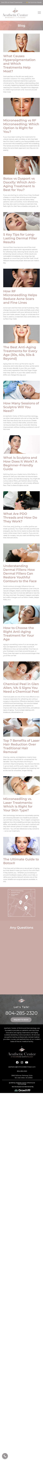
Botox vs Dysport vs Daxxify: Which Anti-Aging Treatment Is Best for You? (19, 184)
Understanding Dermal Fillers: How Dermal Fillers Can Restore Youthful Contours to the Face (20, 573)
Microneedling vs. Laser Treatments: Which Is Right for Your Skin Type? (17, 804)
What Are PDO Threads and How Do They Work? (20, 517)
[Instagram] (22, 1062)
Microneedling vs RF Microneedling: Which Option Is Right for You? (21, 126)
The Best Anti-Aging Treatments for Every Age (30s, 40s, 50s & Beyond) (20, 353)
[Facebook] (17, 1062)
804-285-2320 (21, 1013)
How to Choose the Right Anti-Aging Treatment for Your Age (18, 633)
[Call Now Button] (5, 1456)
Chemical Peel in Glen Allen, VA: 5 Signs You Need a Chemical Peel (21, 687)
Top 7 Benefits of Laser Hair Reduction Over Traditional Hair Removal (21, 746)
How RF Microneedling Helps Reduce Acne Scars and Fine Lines (20, 297)
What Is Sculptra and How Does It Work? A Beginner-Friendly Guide (20, 463)
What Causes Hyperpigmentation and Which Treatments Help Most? (19, 63)
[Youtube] (26, 1062)
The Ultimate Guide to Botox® (21, 861)
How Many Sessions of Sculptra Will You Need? (21, 407)
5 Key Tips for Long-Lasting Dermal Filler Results (20, 238)
